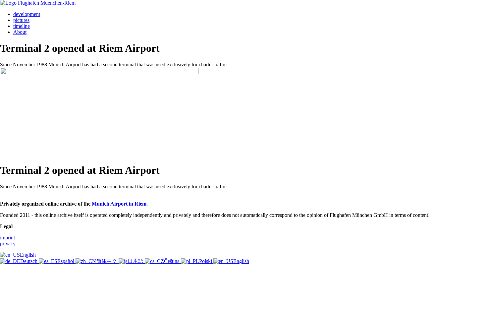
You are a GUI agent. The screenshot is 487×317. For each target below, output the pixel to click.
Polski (206, 261)
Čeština (172, 261)
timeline (21, 26)
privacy (8, 243)
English (28, 255)
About (20, 32)
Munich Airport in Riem (119, 204)
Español (66, 261)
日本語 (136, 261)
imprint (7, 237)
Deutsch (29, 261)
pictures (21, 20)
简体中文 (107, 261)
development (26, 14)
